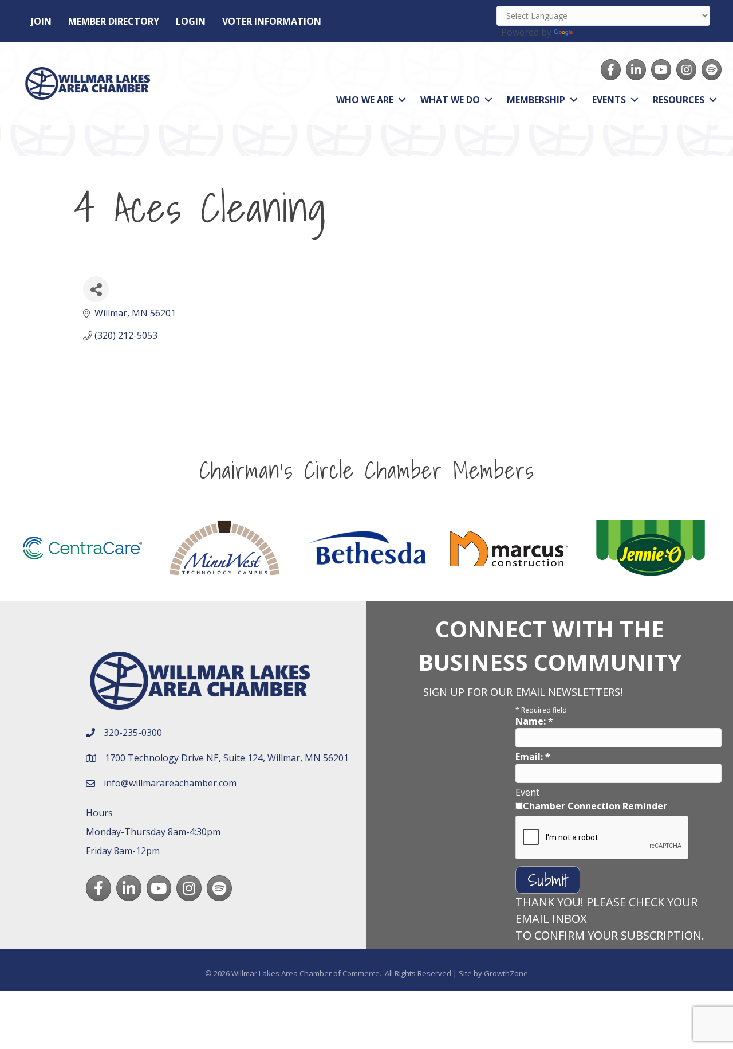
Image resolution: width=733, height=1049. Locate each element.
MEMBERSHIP (536, 99)
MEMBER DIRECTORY (113, 21)
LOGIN (191, 21)
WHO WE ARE (364, 99)
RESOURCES (678, 99)
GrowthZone (506, 973)
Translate (596, 32)
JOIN (41, 21)
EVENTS (609, 99)
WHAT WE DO (450, 99)
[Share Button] (96, 289)
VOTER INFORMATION (271, 21)
